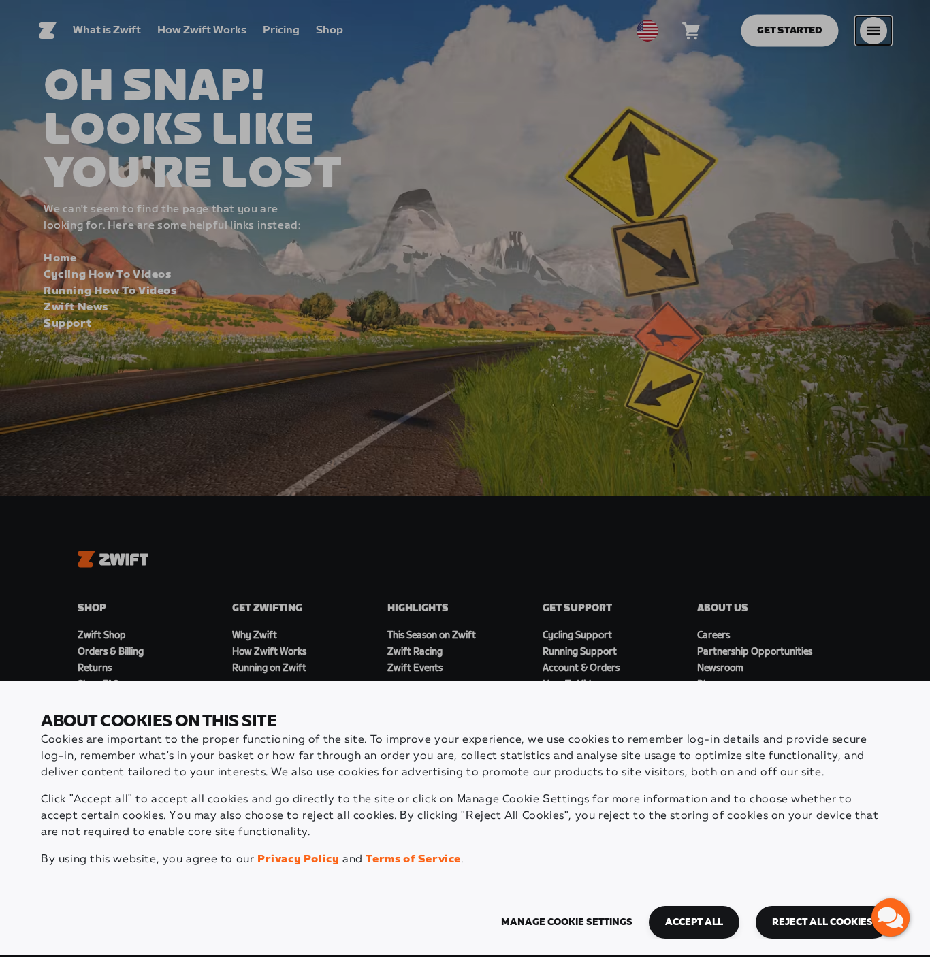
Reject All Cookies (822, 922)
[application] (890, 917)
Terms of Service (413, 859)
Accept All (694, 922)
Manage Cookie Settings (566, 922)
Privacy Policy (298, 859)
